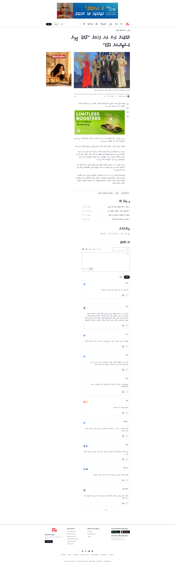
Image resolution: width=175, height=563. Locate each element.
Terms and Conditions (83, 561)
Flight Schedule (94, 554)
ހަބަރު (121, 24)
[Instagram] (89, 551)
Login (49, 24)
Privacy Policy (92, 561)
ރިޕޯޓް (97, 24)
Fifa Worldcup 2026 (71, 531)
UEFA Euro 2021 (70, 543)
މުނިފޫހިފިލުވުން (103, 24)
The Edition (63, 554)
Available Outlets (91, 534)
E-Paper (89, 536)
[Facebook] (86, 551)
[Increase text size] (127, 108)
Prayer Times (104, 554)
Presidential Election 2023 (73, 538)
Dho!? (70, 554)
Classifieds (76, 554)
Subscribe (48, 541)
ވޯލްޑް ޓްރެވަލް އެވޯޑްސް (120, 30)
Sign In (99, 249)
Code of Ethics (99, 561)
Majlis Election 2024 (71, 536)
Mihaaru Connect (85, 554)
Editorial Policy (107, 561)
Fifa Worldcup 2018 (71, 534)
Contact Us (111, 554)
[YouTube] (92, 551)
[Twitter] (82, 551)
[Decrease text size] (127, 112)
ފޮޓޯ (84, 24)
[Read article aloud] (127, 116)
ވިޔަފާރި (110, 24)
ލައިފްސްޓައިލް (90, 24)
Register (56, 24)
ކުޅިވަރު (116, 24)
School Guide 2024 (71, 541)
